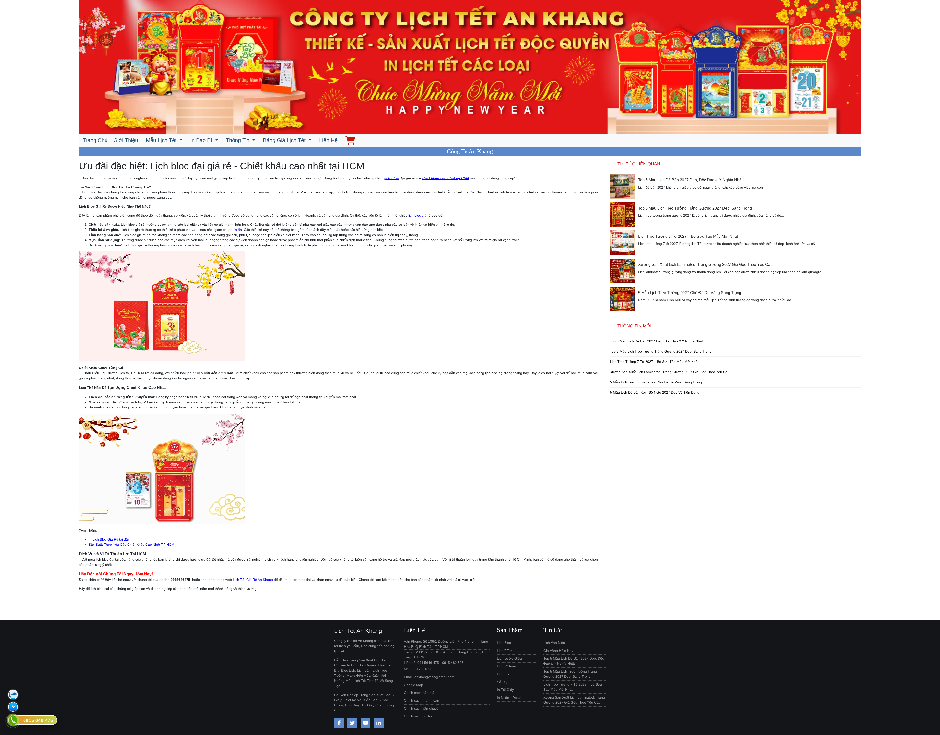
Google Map (413, 685)
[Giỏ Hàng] (350, 140)
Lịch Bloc (504, 643)
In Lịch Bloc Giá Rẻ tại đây (109, 539)
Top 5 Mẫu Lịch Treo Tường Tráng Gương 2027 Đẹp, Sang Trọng (695, 208)
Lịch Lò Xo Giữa (509, 658)
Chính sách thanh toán (421, 700)
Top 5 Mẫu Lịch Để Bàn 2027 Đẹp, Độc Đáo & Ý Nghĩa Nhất (690, 180)
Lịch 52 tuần (506, 666)
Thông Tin (238, 140)
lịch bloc (391, 178)
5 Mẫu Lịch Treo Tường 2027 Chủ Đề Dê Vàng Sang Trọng (689, 293)
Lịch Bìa (503, 674)
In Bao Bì (202, 140)
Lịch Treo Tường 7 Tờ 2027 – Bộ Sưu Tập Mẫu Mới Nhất (688, 236)
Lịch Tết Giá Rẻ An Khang (253, 579)
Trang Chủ (95, 140)
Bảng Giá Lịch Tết (285, 140)
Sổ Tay (502, 682)
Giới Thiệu (125, 140)
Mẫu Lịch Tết (162, 140)
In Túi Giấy (505, 690)
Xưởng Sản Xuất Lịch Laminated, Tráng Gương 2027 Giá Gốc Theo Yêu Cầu (705, 264)
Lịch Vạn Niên (554, 643)
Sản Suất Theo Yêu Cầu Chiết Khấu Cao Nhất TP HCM (131, 544)
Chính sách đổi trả (418, 716)
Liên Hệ (328, 140)
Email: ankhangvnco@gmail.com (429, 677)
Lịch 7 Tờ (504, 650)
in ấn (238, 230)
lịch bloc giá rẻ (419, 215)
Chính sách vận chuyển (422, 708)
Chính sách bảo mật (419, 693)
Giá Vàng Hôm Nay (558, 650)
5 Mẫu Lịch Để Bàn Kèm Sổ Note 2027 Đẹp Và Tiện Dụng (654, 392)
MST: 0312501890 (418, 669)
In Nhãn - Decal (509, 697)
